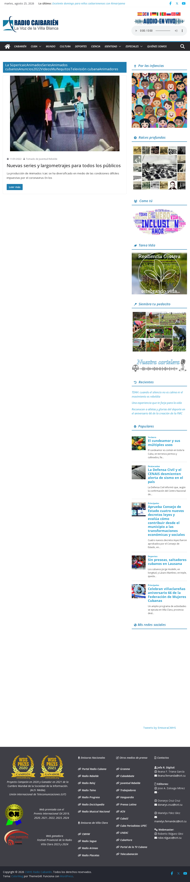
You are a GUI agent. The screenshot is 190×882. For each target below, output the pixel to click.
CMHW (85, 834)
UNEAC (123, 832)
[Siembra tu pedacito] (159, 313)
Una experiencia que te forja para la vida (157, 403)
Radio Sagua (88, 841)
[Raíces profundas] (159, 147)
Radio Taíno (88, 790)
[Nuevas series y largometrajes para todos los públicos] (65, 113)
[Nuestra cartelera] (159, 360)
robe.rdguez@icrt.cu (169, 837)
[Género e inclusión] (159, 210)
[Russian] (168, 14)
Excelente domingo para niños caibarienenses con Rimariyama (88, 3)
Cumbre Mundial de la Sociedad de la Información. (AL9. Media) (37, 786)
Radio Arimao (89, 848)
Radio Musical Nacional (95, 811)
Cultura (65, 46)
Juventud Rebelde (129, 783)
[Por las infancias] (159, 75)
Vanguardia (126, 797)
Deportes (81, 46)
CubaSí (123, 818)
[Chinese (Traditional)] (178, 14)
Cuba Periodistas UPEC (133, 825)
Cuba (34, 46)
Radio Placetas (90, 855)
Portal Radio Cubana (93, 769)
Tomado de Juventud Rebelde (41, 158)
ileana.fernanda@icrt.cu (171, 775)
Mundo (50, 46)
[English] (144, 14)
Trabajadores (127, 790)
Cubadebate (126, 776)
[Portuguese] (164, 14)
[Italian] (159, 14)
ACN (122, 811)
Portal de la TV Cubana (133, 847)
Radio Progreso (90, 797)
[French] (149, 14)
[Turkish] (173, 14)
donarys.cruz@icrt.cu (169, 804)
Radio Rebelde (90, 776)
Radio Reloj (88, 783)
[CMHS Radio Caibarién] (7, 46)
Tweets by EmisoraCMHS (159, 727)
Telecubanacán (128, 854)
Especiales (132, 46)
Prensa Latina (127, 804)
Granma (124, 769)
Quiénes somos (157, 46)
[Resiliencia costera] (159, 254)
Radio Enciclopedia (92, 804)
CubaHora (125, 840)
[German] (154, 14)
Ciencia (95, 46)
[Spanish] (139, 14)
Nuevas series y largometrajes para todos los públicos (64, 165)
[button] (39, 46)
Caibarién (20, 46)
